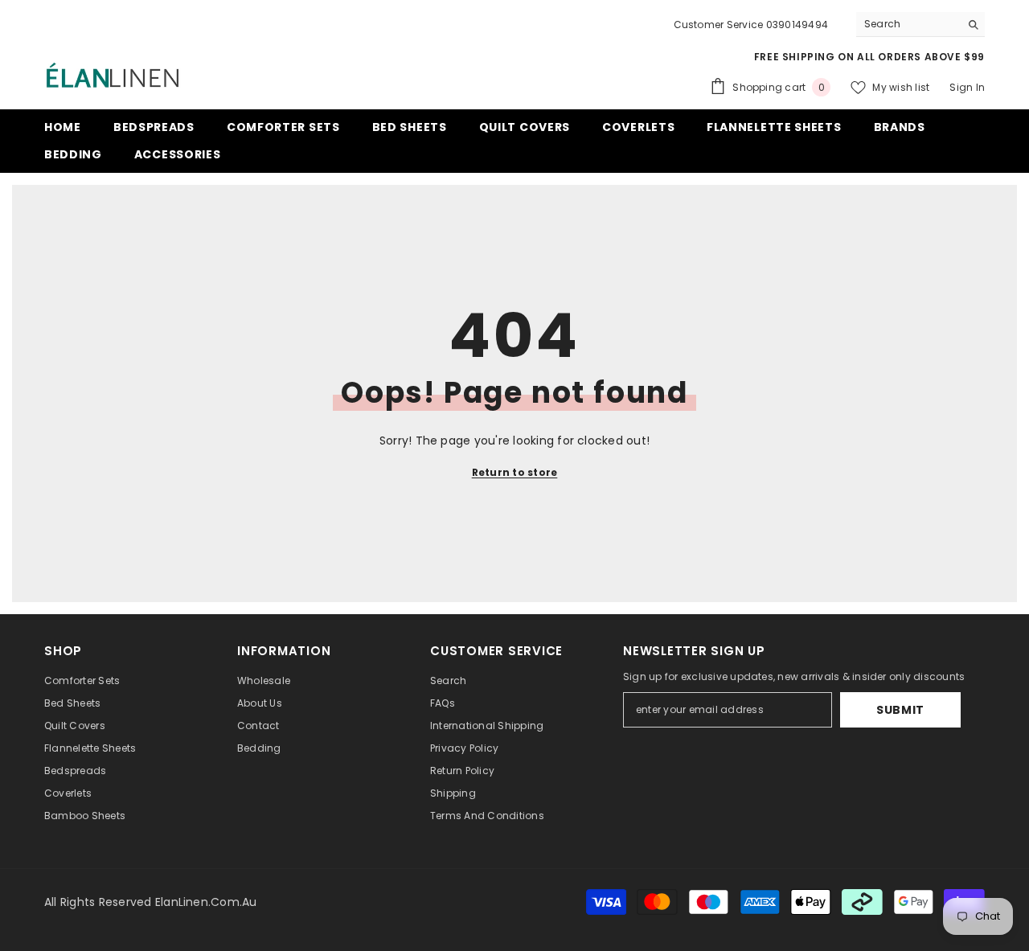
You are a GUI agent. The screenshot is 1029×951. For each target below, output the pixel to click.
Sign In (967, 87)
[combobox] (908, 24)
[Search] (920, 24)
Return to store (515, 472)
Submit (900, 710)
